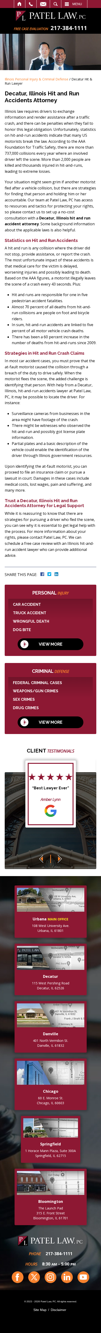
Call (30, 4)
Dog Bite (22, 630)
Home (19, 4)
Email (43, 4)
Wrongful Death (31, 621)
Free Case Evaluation (31, 29)
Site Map (40, 1310)
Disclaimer (58, 1310)
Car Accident (27, 604)
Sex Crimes (24, 699)
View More (50, 644)
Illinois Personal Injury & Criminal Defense (36, 79)
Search (55, 4)
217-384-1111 (59, 1253)
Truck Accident (29, 613)
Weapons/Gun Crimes (35, 691)
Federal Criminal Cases (37, 683)
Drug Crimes (26, 708)
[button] (41, 859)
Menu (77, 4)
